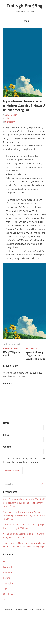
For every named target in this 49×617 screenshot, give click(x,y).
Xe (4, 599)
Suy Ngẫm (10, 122)
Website (7, 447)
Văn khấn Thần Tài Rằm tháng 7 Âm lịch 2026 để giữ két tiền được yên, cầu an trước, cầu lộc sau (24, 516)
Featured (7, 567)
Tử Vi (5, 589)
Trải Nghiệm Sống (24, 6)
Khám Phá (8, 572)
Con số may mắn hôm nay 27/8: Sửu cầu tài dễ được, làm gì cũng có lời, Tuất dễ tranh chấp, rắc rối (24, 503)
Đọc (5, 561)
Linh (8, 118)
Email (6, 435)
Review (6, 578)
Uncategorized (10, 594)
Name (6, 423)
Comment (9, 383)
